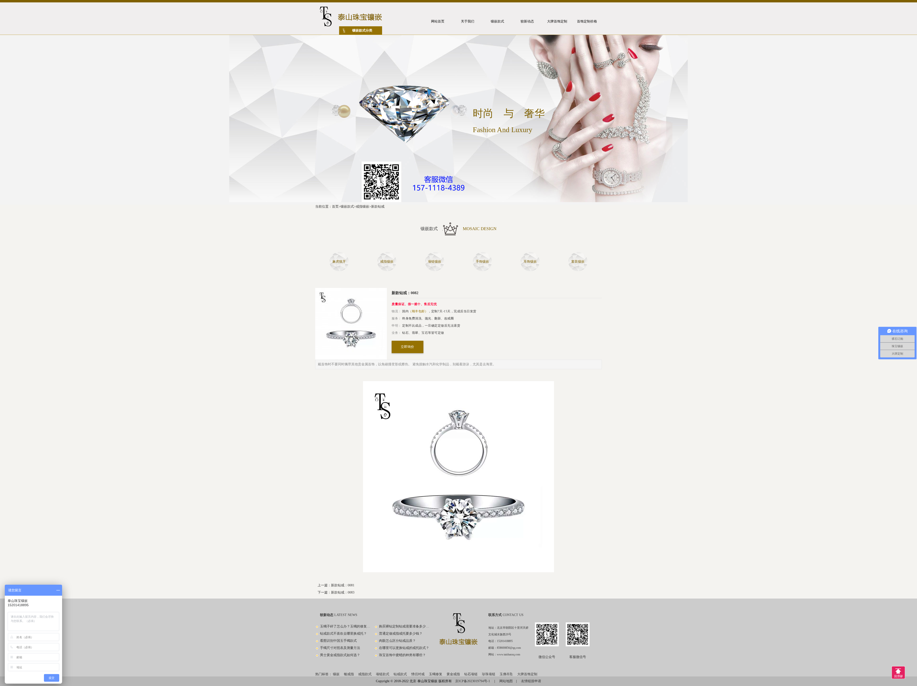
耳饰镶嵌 (530, 261)
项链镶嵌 (434, 261)
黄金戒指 (453, 674)
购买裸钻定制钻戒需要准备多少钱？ (404, 626)
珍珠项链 (488, 674)
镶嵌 (336, 674)
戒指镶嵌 (362, 206)
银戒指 (349, 674)
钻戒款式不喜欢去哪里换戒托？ (343, 633)
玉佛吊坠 (506, 674)
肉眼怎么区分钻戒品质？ (397, 641)
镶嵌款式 (347, 206)
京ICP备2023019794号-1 (473, 681)
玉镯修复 (435, 674)
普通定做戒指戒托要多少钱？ (400, 633)
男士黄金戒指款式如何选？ (340, 655)
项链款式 (382, 674)
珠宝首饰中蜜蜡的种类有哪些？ (402, 655)
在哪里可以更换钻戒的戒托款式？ (404, 648)
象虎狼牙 (339, 261)
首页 (335, 206)
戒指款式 (365, 674)
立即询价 (407, 347)
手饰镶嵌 (482, 261)
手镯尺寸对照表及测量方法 (340, 648)
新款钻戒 (377, 206)
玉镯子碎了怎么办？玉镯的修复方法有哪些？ (345, 626)
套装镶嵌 (578, 261)
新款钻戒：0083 (342, 592)
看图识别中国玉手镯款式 (338, 641)
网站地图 (506, 681)
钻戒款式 (400, 674)
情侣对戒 (418, 674)
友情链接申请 (531, 681)
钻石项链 (471, 674)
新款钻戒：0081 (342, 585)
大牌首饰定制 (527, 674)
